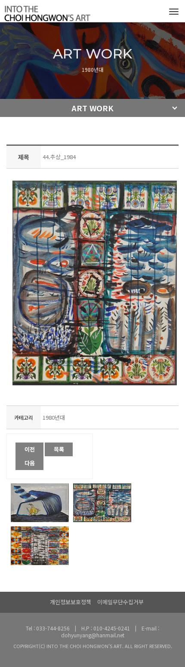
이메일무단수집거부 (120, 602)
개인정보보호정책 (70, 602)
